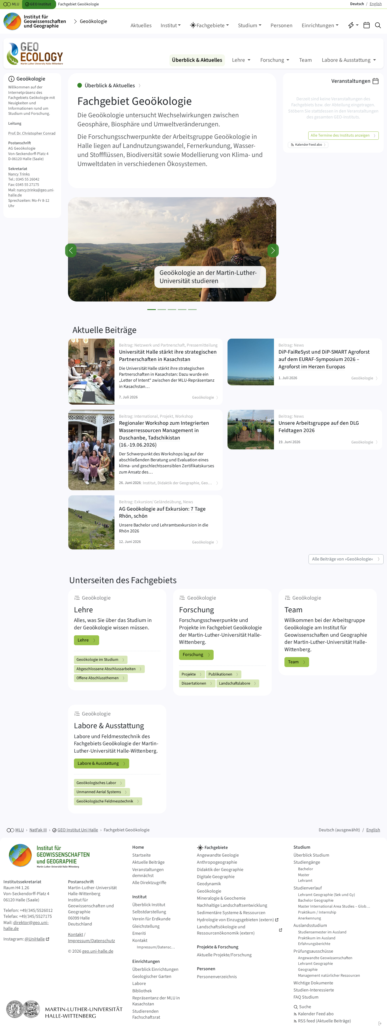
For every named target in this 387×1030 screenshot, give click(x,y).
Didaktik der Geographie (220, 870)
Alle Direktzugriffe (149, 883)
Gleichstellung (146, 926)
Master (303, 875)
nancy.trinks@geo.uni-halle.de (31, 192)
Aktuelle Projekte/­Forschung (224, 955)
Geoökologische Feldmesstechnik (104, 801)
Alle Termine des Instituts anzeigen (340, 135)
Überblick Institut (148, 905)
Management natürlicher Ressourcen (329, 976)
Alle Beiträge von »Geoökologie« (342, 559)
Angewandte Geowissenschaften (325, 958)
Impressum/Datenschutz (91, 941)
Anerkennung (309, 918)
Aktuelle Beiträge (105, 330)
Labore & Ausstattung (98, 763)
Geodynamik (209, 884)
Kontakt (75, 934)
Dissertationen (194, 683)
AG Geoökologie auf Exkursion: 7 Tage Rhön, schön (166, 510)
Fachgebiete (216, 847)
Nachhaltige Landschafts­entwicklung (232, 905)
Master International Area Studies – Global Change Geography (336, 906)
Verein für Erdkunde (151, 919)
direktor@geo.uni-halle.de (26, 925)
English (373, 830)
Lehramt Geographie (315, 964)
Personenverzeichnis (217, 977)
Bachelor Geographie (315, 900)
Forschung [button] (272, 60)
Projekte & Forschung (217, 947)
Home (138, 847)
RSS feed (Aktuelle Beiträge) (324, 1021)
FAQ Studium (306, 997)
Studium (302, 847)
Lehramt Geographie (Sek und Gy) (326, 895)
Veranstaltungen (351, 81)
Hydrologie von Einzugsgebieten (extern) (235, 920)
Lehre (83, 640)
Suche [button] (305, 1007)
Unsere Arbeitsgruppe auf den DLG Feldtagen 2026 (325, 424)
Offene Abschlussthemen (97, 678)
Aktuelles (141, 25)
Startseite (141, 855)
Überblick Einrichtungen (155, 969)
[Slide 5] (192, 309)
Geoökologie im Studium (97, 659)
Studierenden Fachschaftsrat (146, 1014)
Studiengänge (307, 862)
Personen (282, 25)
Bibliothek (142, 991)
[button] (209, 26)
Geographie (308, 970)
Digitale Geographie (216, 877)
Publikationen (220, 674)
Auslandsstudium (310, 926)
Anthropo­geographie (217, 862)
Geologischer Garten (151, 977)
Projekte (189, 674)
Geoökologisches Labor (96, 783)
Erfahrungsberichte (314, 944)
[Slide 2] (162, 309)
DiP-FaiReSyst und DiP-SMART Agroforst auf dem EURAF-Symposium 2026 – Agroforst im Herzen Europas (325, 356)
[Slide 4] (182, 309)
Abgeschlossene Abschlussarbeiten (106, 669)
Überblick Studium (311, 855)
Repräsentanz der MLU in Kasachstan (156, 1001)
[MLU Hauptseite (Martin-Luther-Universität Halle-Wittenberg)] (64, 1009)
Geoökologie (93, 21)
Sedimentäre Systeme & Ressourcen (231, 913)
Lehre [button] (239, 60)
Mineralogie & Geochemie (221, 898)
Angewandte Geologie (218, 855)
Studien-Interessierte (314, 990)
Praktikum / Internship (317, 912)
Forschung (193, 654)
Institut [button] (169, 25)
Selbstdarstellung (149, 912)
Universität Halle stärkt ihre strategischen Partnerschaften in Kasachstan (168, 353)
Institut (139, 897)
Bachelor (305, 869)
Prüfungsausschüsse (313, 951)
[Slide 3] (172, 309)
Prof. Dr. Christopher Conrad (32, 133)
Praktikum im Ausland (316, 938)
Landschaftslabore (234, 683)
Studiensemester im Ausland (322, 932)
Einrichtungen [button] (318, 25)
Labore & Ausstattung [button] (347, 60)
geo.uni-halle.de (97, 951)
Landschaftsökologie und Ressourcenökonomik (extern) (226, 930)
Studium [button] (247, 25)
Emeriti (139, 933)
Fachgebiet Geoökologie (127, 830)
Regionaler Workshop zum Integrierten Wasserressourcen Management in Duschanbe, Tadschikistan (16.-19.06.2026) (168, 431)
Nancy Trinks (19, 174)
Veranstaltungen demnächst (148, 873)
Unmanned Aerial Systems (98, 792)
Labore (139, 984)
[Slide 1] (151, 309)
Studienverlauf (308, 888)
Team (305, 60)
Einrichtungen (146, 961)
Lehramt (305, 881)
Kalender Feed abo (308, 144)
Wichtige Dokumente (313, 983)
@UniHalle (35, 939)
